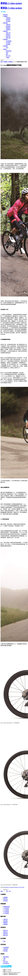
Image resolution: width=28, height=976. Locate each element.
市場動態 (5, 61)
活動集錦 (5, 924)
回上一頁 (8, 891)
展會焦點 (5, 921)
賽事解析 (5, 922)
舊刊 (4, 960)
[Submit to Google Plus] (18, 887)
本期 (4, 958)
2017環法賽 (6, 913)
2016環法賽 (6, 911)
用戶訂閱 (5, 961)
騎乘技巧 (5, 932)
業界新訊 (5, 899)
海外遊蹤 (5, 949)
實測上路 (5, 935)
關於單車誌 (6, 956)
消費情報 (10, 61)
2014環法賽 (6, 908)
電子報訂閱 (6, 963)
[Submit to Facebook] (8, 887)
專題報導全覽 (6, 906)
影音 (4, 941)
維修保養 (5, 933)
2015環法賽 (6, 910)
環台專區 (5, 950)
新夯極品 (5, 900)
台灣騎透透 (6, 947)
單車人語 (5, 930)
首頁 (2, 61)
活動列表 (5, 919)
